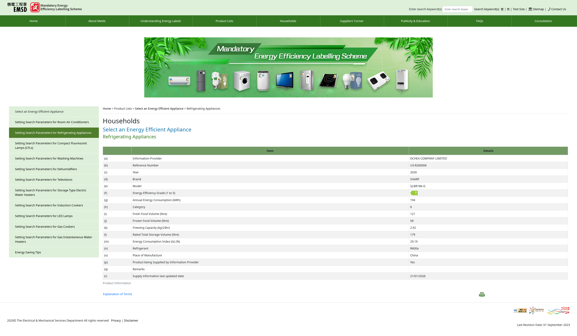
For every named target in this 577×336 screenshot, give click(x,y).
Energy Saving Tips (28, 252)
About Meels (96, 21)
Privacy (116, 320)
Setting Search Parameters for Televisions (43, 180)
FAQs (479, 21)
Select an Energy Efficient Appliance (159, 108)
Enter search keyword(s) (425, 9)
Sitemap (538, 9)
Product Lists (224, 21)
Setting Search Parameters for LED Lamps (44, 216)
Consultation (543, 21)
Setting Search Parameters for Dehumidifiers (46, 169)
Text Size (519, 9)
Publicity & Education (415, 21)
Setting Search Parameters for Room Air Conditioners (52, 122)
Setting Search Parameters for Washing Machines (49, 158)
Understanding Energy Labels (160, 21)
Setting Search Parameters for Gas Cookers (45, 227)
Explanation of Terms (117, 294)
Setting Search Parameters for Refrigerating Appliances (53, 133)
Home (33, 21)
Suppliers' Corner (352, 21)
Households (288, 21)
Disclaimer (131, 320)
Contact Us (558, 9)
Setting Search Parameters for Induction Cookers (49, 205)
